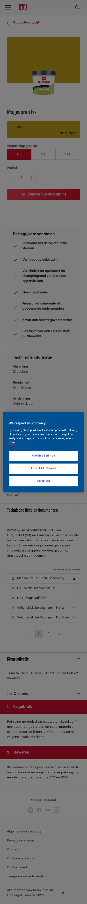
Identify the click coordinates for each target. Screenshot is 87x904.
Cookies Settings (43, 456)
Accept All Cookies (43, 468)
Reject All (43, 481)
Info (12, 442)
